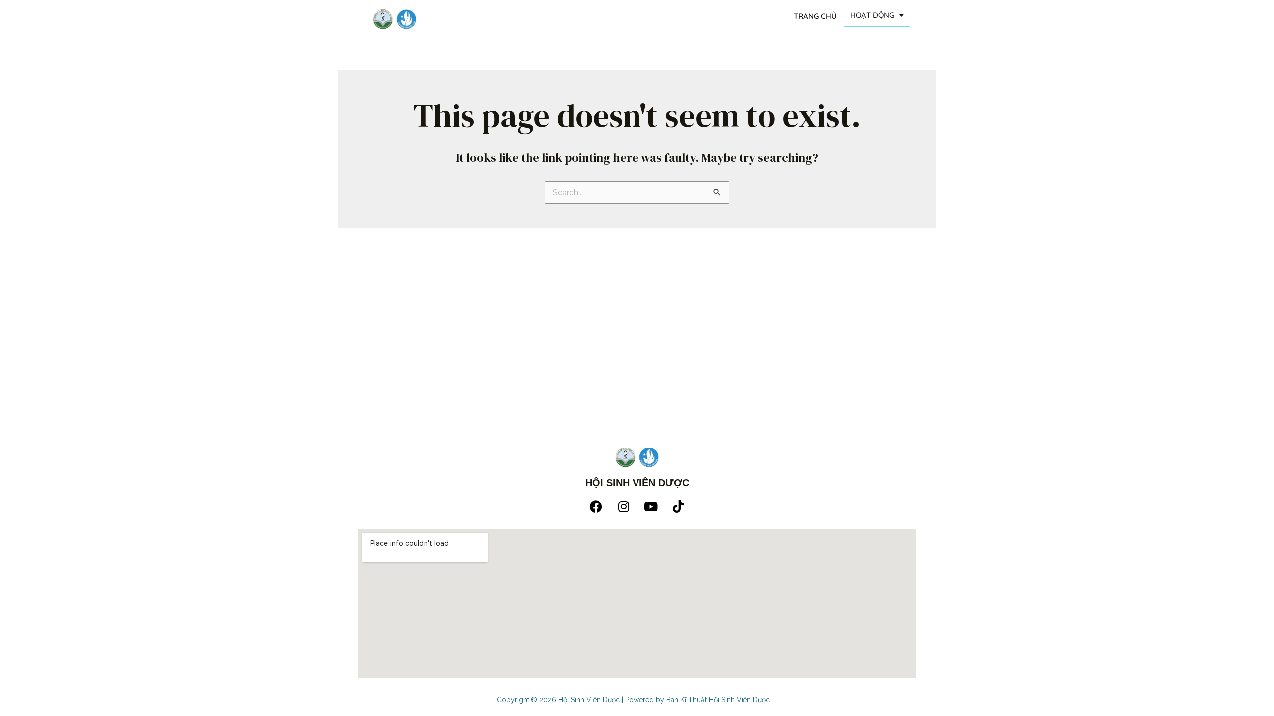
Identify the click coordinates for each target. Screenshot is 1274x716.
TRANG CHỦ (815, 16)
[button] (877, 16)
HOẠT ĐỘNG (872, 15)
